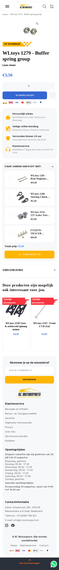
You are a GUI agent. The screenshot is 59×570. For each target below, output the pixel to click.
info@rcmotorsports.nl (26, 520)
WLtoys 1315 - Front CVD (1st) (44, 325)
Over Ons (10, 432)
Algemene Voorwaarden (18, 423)
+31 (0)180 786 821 (26, 516)
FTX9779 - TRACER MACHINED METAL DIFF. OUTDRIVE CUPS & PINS (39, 232)
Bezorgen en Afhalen (16, 409)
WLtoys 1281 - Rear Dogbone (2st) (38, 177)
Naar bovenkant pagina (29, 563)
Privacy (9, 427)
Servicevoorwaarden (16, 436)
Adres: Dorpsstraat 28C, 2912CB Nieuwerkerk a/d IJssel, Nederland (23, 509)
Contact (43, 546)
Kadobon (10, 441)
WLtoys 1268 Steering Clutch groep (39, 195)
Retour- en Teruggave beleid (21, 414)
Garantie (10, 418)
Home (5, 14)
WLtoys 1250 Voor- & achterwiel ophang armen (16, 326)
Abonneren (29, 379)
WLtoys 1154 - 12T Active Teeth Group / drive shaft (40, 214)
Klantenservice (28, 546)
